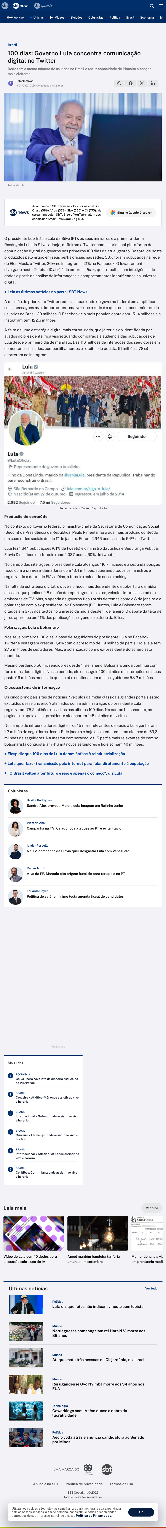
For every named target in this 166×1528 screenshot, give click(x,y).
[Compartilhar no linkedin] (153, 83)
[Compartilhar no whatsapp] (119, 83)
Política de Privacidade (93, 1515)
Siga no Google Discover (134, 212)
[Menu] (161, 6)
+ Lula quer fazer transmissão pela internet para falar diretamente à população (76, 763)
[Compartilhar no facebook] (130, 83)
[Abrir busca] (151, 6)
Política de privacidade (84, 1484)
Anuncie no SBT (46, 1484)
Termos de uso (121, 1484)
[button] (33, 1244)
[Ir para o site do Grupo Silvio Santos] (76, 1469)
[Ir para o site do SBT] (107, 1469)
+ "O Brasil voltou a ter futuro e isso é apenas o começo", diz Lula (63, 773)
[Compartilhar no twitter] (142, 83)
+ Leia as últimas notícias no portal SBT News (45, 292)
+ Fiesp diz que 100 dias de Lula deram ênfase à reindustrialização (64, 753)
